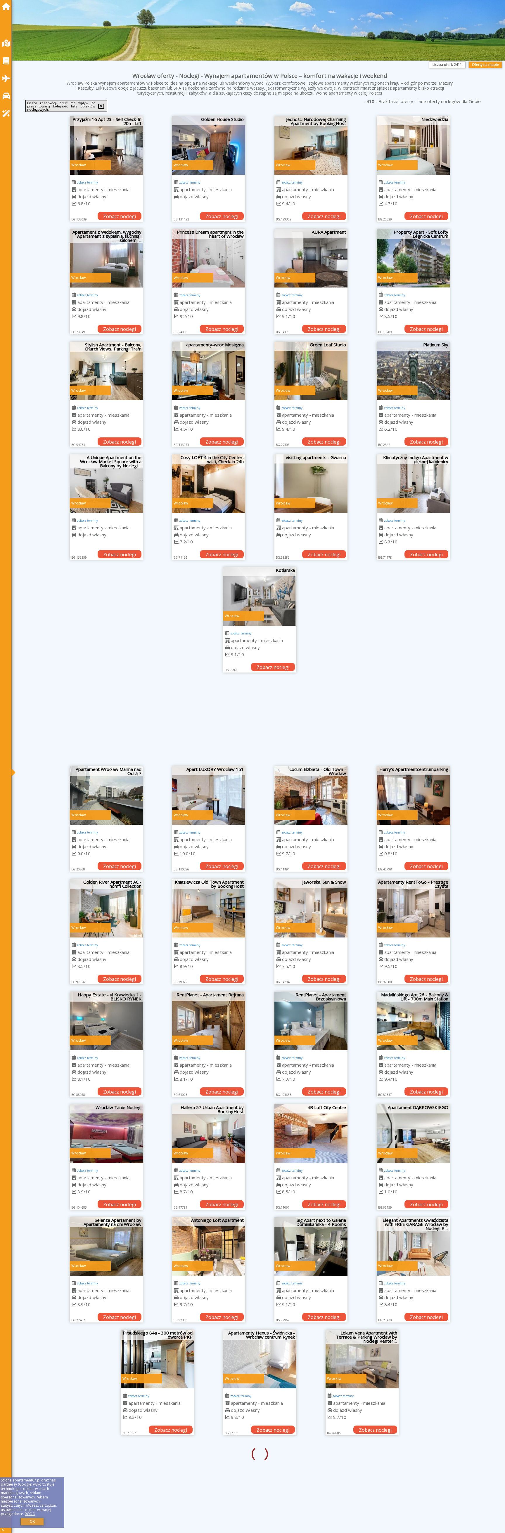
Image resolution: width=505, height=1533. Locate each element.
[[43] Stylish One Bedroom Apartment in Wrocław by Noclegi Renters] (208, 1472)
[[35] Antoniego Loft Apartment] (208, 1246)
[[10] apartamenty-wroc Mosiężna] (208, 371)
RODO (30, 1513)
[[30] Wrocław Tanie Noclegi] (106, 1133)
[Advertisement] (259, 722)
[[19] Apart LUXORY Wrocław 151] (208, 795)
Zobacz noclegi (119, 216)
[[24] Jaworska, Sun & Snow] (310, 908)
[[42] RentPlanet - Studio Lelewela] (106, 1472)
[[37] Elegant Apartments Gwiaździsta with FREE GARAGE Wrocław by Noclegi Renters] (413, 1246)
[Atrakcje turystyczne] (7, 113)
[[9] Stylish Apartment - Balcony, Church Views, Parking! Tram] (106, 371)
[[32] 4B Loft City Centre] (310, 1133)
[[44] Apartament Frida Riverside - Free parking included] (310, 1472)
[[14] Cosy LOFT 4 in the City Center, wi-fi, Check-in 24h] (208, 483)
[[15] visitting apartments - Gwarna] (310, 483)
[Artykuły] (7, 60)
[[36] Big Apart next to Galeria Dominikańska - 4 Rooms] (310, 1246)
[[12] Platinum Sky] (413, 371)
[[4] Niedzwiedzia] (413, 145)
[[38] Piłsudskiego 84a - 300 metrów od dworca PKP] (106, 1359)
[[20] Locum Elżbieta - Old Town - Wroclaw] (310, 795)
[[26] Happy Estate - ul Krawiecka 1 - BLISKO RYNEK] (106, 1021)
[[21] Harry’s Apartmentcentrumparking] (413, 795)
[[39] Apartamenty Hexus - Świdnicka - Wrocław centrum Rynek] (208, 1359)
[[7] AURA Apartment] (310, 258)
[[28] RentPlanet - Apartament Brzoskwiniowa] (310, 1021)
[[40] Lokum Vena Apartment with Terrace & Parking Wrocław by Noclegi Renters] (310, 1359)
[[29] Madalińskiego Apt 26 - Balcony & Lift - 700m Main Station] (413, 1021)
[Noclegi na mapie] (7, 43)
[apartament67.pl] (7, 6)
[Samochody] (7, 96)
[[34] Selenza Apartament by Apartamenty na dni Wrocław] (106, 1246)
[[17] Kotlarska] (259, 596)
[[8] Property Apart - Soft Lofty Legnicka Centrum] (413, 258)
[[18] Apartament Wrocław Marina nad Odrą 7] (106, 795)
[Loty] (7, 78)
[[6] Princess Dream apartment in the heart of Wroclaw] (208, 258)
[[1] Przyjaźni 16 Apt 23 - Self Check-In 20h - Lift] (106, 145)
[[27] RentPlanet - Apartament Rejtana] (208, 1021)
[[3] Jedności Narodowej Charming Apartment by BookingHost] (310, 145)
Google (25, 1484)
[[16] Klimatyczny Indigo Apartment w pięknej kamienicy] (413, 483)
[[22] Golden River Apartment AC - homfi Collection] (106, 908)
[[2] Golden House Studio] (208, 145)
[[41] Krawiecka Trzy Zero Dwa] (413, 1359)
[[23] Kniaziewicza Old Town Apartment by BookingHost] (208, 908)
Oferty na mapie (485, 64)
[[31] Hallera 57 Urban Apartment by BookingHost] (208, 1133)
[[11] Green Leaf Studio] (310, 371)
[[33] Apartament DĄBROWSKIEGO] (413, 1133)
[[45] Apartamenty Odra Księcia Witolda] (413, 1472)
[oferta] (74, 189)
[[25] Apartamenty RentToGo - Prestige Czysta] (413, 908)
